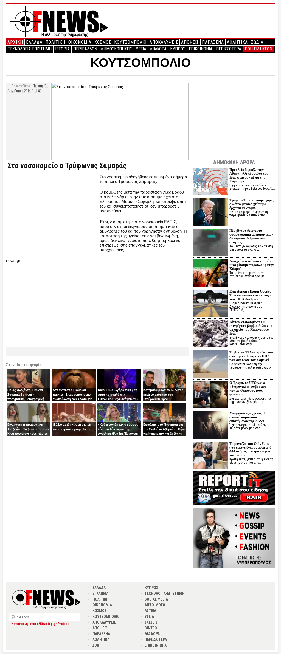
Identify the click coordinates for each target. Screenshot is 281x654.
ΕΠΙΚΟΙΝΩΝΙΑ (200, 49)
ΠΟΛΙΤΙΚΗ (55, 42)
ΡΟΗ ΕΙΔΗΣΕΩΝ (258, 49)
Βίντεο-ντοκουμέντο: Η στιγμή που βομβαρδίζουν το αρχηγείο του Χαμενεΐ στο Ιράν (251, 327)
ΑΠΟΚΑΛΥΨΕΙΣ (164, 42)
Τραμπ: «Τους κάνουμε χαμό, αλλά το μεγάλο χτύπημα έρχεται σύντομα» (251, 204)
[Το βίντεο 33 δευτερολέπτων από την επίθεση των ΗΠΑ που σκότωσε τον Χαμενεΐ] (210, 364)
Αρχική (15, 42)
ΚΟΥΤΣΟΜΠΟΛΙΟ (130, 42)
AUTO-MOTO (155, 605)
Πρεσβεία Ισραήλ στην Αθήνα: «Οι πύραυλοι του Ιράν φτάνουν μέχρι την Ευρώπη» (248, 175)
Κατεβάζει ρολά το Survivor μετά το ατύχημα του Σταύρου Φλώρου (163, 394)
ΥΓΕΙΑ (141, 49)
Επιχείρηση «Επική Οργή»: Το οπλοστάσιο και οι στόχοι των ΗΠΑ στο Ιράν (251, 295)
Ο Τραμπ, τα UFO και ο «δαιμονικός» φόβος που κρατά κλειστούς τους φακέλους (248, 388)
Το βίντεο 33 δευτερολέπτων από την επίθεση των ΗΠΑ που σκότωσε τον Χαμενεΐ (251, 356)
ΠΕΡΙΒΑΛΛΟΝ (85, 49)
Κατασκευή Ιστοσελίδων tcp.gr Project (40, 624)
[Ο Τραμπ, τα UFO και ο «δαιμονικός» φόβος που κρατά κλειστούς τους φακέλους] (210, 395)
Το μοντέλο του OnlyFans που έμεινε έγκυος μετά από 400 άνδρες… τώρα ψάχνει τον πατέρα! (250, 449)
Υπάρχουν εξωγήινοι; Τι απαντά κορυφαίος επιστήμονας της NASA (247, 417)
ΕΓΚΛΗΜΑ (100, 593)
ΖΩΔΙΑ (257, 42)
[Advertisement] (52, 212)
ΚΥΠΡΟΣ (177, 49)
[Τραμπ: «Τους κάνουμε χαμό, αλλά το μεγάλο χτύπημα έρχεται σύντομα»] (210, 212)
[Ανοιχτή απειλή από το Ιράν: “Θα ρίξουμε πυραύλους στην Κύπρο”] (210, 273)
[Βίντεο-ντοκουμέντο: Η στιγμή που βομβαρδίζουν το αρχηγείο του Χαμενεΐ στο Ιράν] (210, 334)
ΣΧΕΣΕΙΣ (151, 622)
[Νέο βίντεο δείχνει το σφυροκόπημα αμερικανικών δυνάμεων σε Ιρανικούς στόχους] (210, 243)
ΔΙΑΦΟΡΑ (158, 49)
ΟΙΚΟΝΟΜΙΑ (79, 42)
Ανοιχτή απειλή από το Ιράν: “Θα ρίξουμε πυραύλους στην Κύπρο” (251, 265)
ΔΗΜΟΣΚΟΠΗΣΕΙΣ (116, 49)
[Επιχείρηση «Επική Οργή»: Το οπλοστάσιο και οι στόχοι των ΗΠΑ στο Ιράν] (210, 304)
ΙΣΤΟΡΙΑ (62, 49)
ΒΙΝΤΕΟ (151, 628)
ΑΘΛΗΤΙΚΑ (237, 42)
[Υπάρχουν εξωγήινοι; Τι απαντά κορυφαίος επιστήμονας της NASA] (210, 425)
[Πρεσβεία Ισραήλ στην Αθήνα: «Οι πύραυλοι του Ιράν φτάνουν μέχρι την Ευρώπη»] (210, 182)
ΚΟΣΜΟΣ (102, 42)
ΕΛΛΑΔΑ (34, 42)
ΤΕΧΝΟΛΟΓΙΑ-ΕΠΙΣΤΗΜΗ (30, 49)
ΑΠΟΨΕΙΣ (190, 42)
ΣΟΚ (95, 645)
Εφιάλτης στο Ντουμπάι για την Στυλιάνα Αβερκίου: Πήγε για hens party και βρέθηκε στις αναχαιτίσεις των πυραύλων (164, 433)
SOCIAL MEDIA (156, 599)
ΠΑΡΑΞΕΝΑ (213, 42)
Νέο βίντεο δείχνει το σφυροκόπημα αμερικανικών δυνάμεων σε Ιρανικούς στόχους (251, 236)
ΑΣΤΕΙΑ (150, 610)
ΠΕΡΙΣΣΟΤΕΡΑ (228, 49)
